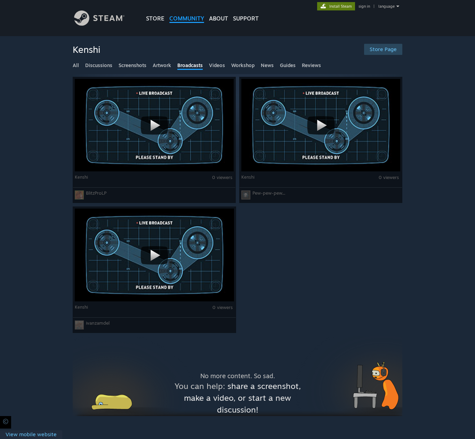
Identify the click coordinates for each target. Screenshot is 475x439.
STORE (155, 18)
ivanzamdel (98, 323)
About (218, 18)
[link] (31, 434)
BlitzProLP (96, 193)
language (386, 6)
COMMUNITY (186, 18)
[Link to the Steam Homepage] (99, 24)
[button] (154, 140)
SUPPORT (246, 18)
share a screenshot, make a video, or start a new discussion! (242, 398)
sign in (364, 6)
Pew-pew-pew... (268, 193)
